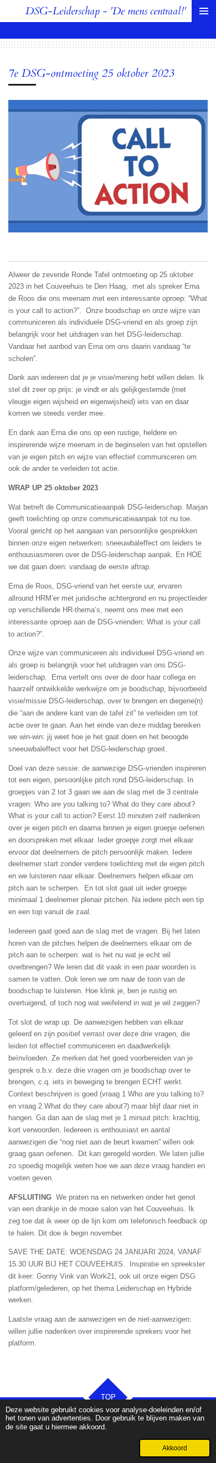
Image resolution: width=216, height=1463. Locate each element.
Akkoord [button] (174, 1447)
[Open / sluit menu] (204, 11)
